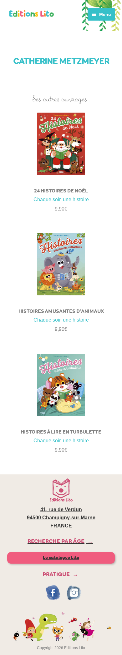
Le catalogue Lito (61, 557)
